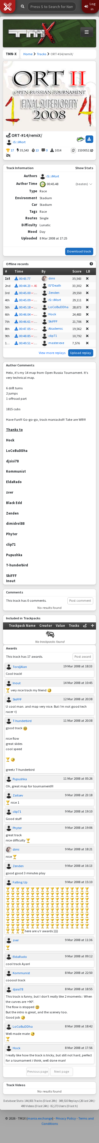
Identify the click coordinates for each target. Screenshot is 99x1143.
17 (12, 150)
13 (37, 150)
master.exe (56, 343)
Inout (17, 683)
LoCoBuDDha (58, 307)
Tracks (41, 54)
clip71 (52, 336)
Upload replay (80, 353)
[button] (7, 6)
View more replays (52, 353)
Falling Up (20, 882)
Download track (79, 251)
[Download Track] (89, 139)
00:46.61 (25, 321)
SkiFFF (52, 321)
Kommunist (21, 973)
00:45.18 (25, 307)
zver (16, 940)
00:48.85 (25, 336)
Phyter (17, 828)
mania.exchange (40, 1118)
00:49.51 (25, 343)
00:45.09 (25, 300)
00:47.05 (25, 329)
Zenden (53, 293)
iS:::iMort (19, 142)
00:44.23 (25, 286)
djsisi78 (18, 989)
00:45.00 (25, 293)
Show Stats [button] (84, 168)
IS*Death (54, 285)
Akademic (55, 328)
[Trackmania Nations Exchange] (32, 33)
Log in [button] (92, 6)
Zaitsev (18, 795)
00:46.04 (25, 314)
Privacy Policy (66, 1118)
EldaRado (20, 957)
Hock (52, 314)
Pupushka (20, 779)
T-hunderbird (22, 721)
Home (27, 54)
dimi (51, 278)
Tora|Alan (20, 667)
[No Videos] (8, 155)
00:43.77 (25, 278)
